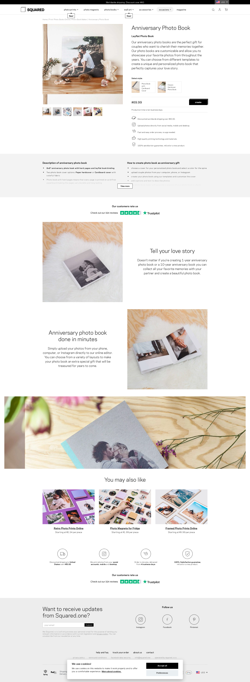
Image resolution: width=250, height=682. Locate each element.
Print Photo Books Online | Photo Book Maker (68, 19)
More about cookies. (111, 671)
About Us (137, 652)
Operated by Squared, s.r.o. (166, 657)
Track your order (121, 652)
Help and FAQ (102, 652)
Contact (150, 652)
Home (45, 19)
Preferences (162, 673)
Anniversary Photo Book (161, 27)
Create (198, 102)
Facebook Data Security (120, 657)
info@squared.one (142, 657)
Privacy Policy (78, 657)
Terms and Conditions (98, 657)
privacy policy (102, 633)
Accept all (162, 665)
